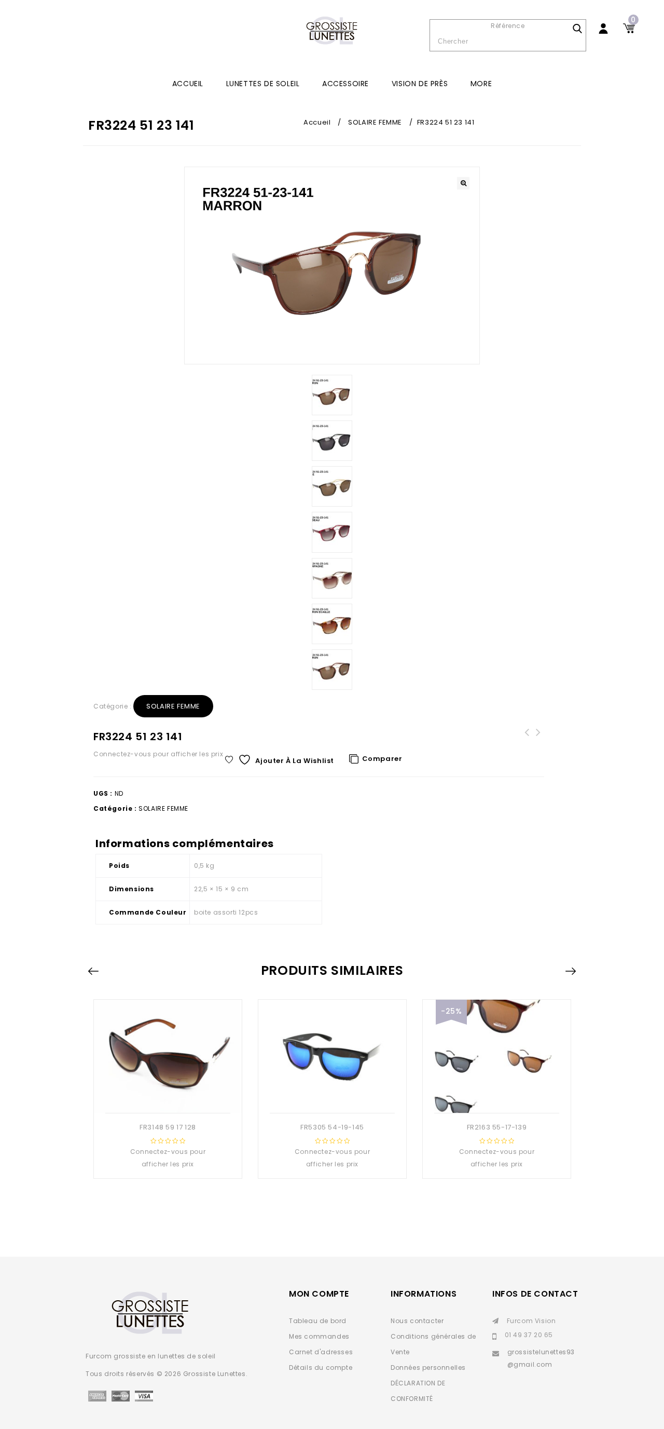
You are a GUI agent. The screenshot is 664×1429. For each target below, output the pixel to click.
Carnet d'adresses (321, 1352)
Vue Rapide (156, 1096)
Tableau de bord (318, 1320)
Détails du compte (320, 1367)
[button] (463, 183)
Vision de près (420, 83)
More (481, 83)
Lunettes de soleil (263, 83)
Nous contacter (417, 1320)
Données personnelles (428, 1367)
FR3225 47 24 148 (527, 738)
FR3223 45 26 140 (538, 738)
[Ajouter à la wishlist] (177, 1096)
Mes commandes (319, 1336)
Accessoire (345, 83)
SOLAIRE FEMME (375, 122)
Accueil (187, 83)
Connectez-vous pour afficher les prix (158, 754)
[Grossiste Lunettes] (332, 31)
